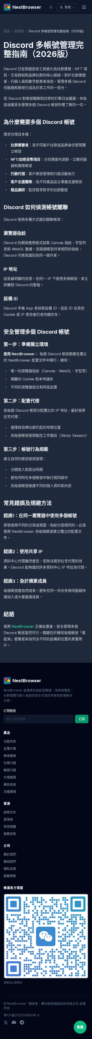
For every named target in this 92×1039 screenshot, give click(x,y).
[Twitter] (6, 1022)
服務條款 (10, 876)
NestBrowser (23, 626)
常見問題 (10, 826)
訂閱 (82, 719)
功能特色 (10, 741)
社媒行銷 (10, 763)
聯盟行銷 (10, 770)
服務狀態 (10, 834)
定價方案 (10, 748)
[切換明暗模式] (51, 7)
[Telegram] (22, 1022)
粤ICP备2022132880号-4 (21, 1015)
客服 (80, 1027)
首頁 (7, 31)
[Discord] (14, 1022)
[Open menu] (83, 7)
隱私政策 (10, 868)
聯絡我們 (10, 861)
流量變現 (10, 791)
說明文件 (10, 812)
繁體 (68, 7)
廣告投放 (10, 784)
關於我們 (10, 854)
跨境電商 (10, 756)
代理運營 (10, 777)
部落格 (19, 31)
